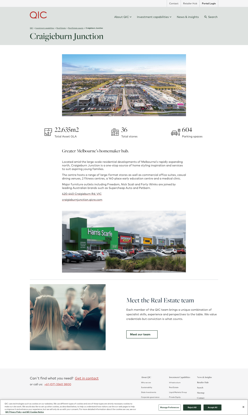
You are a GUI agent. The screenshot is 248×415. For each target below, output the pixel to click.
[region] (124, 407)
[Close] (243, 407)
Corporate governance (150, 397)
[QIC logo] (38, 14)
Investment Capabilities (179, 377)
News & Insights (204, 377)
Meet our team (140, 334)
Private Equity (175, 397)
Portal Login (209, 3)
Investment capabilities (153, 17)
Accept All (212, 407)
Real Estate (174, 387)
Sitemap (200, 392)
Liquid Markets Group (178, 392)
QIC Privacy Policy (13, 412)
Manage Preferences (169, 407)
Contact (173, 3)
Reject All (192, 407)
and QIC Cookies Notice (33, 412)
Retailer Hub (190, 3)
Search (200, 387)
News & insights (188, 17)
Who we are (146, 382)
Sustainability (146, 387)
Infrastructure (175, 382)
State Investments (148, 392)
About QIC (121, 17)
